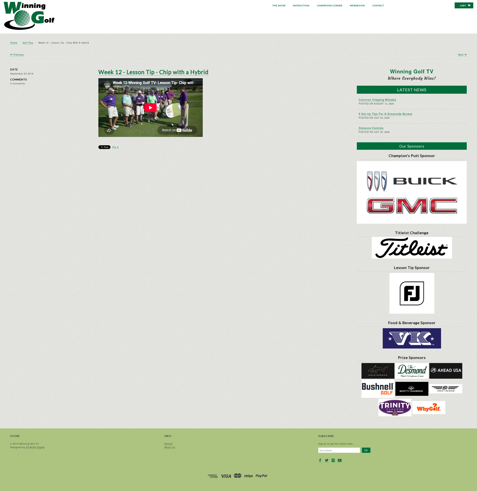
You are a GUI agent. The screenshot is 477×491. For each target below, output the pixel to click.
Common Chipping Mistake (377, 100)
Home (13, 42)
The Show (278, 5)
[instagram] (333, 460)
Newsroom (357, 5)
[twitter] (327, 460)
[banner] (29, 16)
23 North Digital (35, 447)
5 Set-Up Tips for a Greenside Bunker (386, 114)
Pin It (115, 147)
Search (168, 443)
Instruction (301, 5)
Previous (18, 54)
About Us (169, 447)
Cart (463, 5)
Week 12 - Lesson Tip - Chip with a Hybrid (153, 72)
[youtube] (340, 460)
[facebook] (320, 460)
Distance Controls (371, 128)
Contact (378, 5)
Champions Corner (329, 5)
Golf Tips (28, 42)
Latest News (412, 89)
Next (461, 54)
